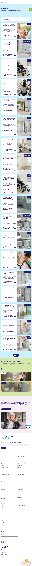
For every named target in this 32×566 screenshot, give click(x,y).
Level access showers (20, 474)
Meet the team (3, 460)
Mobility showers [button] (20, 471)
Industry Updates (27, 155)
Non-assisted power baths (21, 460)
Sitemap (2, 556)
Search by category (6, 19)
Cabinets (2, 509)
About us (2, 456)
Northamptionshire (4, 526)
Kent (2, 524)
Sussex (2, 531)
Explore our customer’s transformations (10, 369)
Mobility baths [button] (19, 453)
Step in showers (20, 478)
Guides (29, 23)
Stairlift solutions (4, 479)
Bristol (2, 520)
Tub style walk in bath (21, 461)
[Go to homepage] (16, 437)
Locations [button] (3, 518)
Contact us (19, 500)
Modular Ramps (3, 481)
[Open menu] (30, 2)
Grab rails (3, 496)
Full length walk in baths (21, 458)
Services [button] (2, 471)
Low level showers (20, 476)
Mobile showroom (20, 491)
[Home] (3, 2)
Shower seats (3, 511)
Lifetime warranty (20, 511)
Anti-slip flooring (4, 503)
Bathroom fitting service (5, 474)
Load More (16, 355)
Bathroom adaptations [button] (5, 493)
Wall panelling (3, 498)
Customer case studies (21, 505)
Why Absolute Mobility (5, 458)
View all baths (19, 467)
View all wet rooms (4, 489)
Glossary (18, 509)
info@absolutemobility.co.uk (6, 543)
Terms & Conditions (4, 554)
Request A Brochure (6, 409)
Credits (2, 558)
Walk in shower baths (20, 465)
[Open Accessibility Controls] (30, 9)
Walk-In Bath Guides (26, 41)
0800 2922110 (3, 542)
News (18, 503)
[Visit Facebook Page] (2, 547)
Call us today (15, 409)
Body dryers (3, 500)
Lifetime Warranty (4, 559)
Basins (2, 507)
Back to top (3, 562)
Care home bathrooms (5, 476)
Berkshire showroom (20, 489)
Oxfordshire (3, 527)
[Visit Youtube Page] (8, 547)
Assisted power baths (20, 456)
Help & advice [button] (19, 497)
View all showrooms (20, 493)
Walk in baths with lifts (21, 463)
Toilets (2, 501)
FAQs (18, 507)
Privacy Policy (3, 552)
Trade (2, 461)
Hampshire (3, 522)
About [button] (2, 453)
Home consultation (4, 478)
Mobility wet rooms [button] (4, 486)
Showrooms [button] (19, 486)
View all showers (20, 479)
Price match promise (4, 467)
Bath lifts (2, 505)
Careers (2, 463)
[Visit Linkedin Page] (5, 547)
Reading (2, 529)
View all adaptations (4, 512)
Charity (2, 465)
